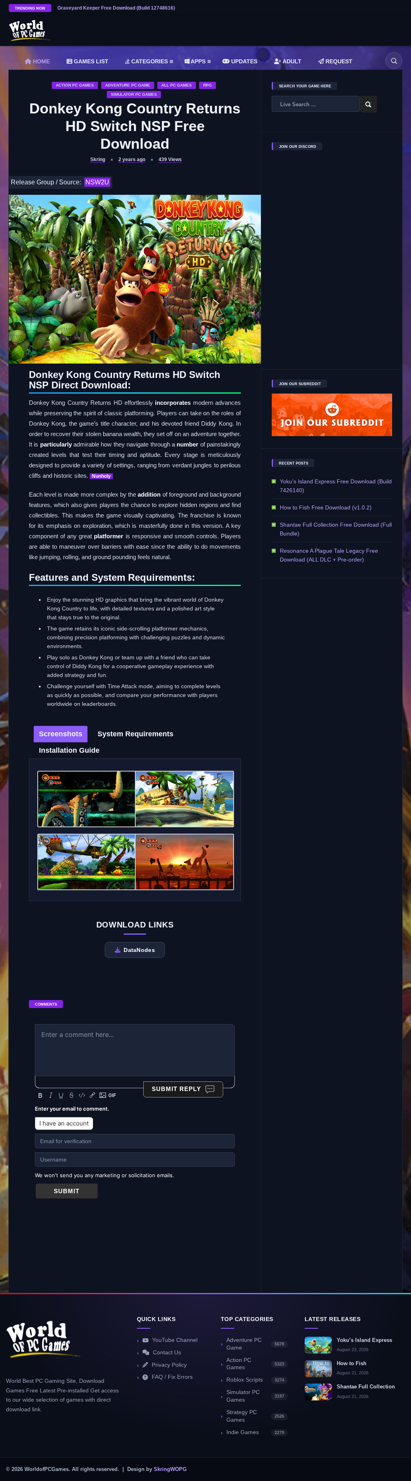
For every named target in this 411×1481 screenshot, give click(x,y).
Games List (90, 61)
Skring (97, 159)
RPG (207, 85)
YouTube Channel (174, 1340)
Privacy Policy (169, 1365)
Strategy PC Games (255, 1416)
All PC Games (176, 85)
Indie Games (255, 1432)
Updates (243, 61)
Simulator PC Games (134, 94)
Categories (149, 61)
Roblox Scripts (255, 1380)
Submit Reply (176, 1088)
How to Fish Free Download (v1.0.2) (326, 507)
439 (170, 159)
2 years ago (131, 159)
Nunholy (101, 476)
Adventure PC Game (127, 85)
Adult (291, 61)
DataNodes (139, 950)
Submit (66, 1191)
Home (40, 61)
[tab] (60, 734)
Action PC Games (75, 85)
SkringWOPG (170, 1469)
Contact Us (167, 1353)
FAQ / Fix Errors (172, 1377)
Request (338, 61)
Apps (197, 61)
